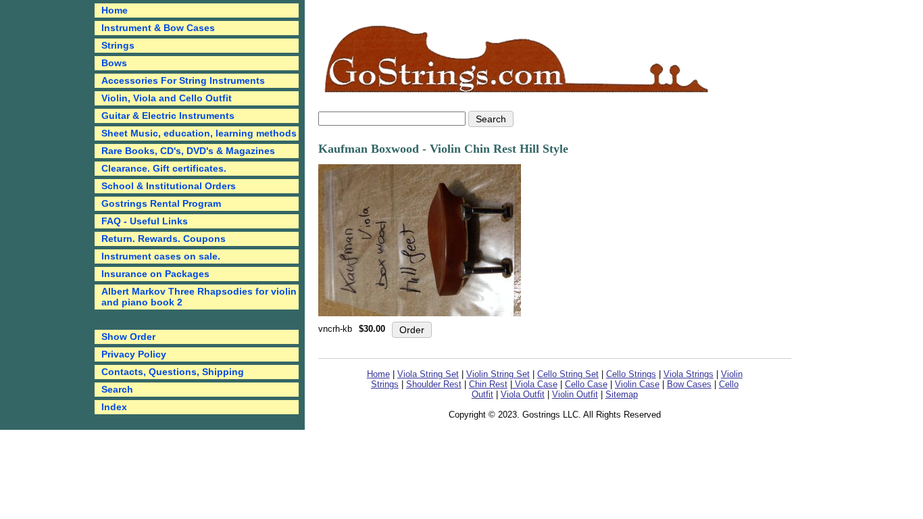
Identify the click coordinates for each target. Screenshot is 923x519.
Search (117, 389)
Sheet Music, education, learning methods (199, 133)
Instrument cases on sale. (160, 256)
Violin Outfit (575, 394)
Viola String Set (428, 374)
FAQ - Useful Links (144, 221)
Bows (114, 62)
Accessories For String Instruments (183, 80)
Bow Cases (689, 384)
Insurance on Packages (155, 273)
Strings (117, 45)
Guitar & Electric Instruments (167, 115)
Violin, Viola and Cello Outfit (166, 98)
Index (114, 406)
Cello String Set (568, 374)
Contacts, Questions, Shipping (172, 371)
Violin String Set (498, 374)
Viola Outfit (523, 394)
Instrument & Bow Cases (158, 27)
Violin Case (637, 384)
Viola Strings (689, 374)
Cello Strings (631, 374)
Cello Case (586, 384)
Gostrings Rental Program (161, 203)
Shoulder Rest (434, 384)
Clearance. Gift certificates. (163, 168)
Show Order (128, 336)
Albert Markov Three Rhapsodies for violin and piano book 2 (199, 296)
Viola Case (534, 384)
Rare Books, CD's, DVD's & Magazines (188, 150)
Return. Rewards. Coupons (163, 238)
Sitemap (621, 394)
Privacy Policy (133, 354)
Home (378, 374)
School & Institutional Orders (168, 185)
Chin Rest (488, 384)
